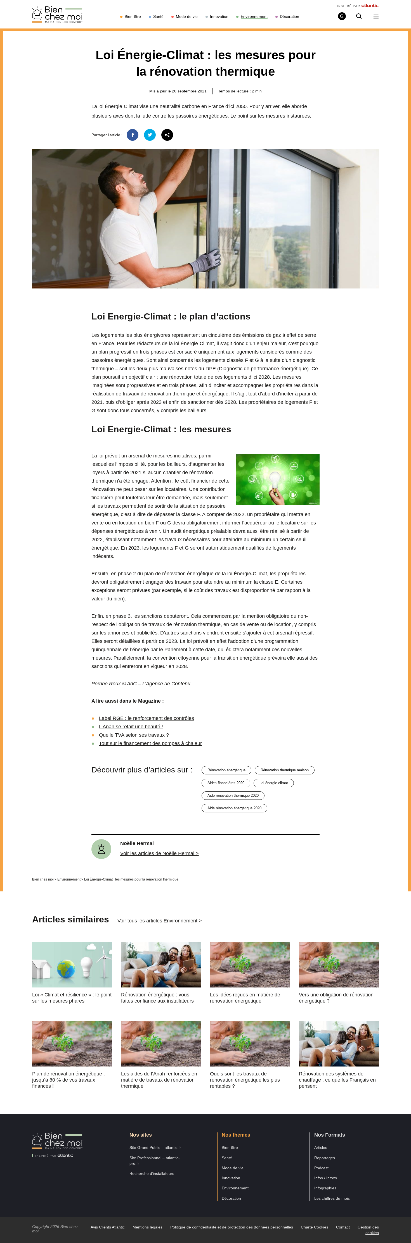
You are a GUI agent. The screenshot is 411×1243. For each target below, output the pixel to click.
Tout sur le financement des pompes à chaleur (150, 743)
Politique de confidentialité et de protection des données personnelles (231, 1227)
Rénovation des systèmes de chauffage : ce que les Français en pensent (337, 1080)
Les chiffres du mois (332, 1198)
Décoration (231, 1198)
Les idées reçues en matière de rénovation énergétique (245, 998)
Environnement (69, 879)
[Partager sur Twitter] (150, 135)
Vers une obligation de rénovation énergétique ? (336, 998)
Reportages (324, 1158)
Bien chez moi (43, 879)
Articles (320, 1147)
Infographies (325, 1188)
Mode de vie (233, 1168)
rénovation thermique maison (285, 770)
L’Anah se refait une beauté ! (131, 726)
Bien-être (230, 1147)
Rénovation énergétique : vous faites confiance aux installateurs (157, 998)
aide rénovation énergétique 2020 (234, 808)
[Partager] (167, 135)
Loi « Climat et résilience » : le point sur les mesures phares (72, 998)
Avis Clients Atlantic (108, 1227)
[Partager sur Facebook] (132, 135)
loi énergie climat (273, 783)
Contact (343, 1227)
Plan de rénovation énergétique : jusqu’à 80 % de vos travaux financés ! (68, 1080)
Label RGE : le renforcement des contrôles (146, 718)
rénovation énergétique (226, 770)
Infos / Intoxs (325, 1178)
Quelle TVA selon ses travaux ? (134, 735)
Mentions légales (147, 1227)
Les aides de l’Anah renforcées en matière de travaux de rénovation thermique (159, 1080)
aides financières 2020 (225, 783)
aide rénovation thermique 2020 (233, 795)
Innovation (231, 1178)
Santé (227, 1158)
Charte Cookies (314, 1227)
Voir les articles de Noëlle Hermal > (159, 853)
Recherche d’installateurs (151, 1173)
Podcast (321, 1168)
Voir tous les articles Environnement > (159, 921)
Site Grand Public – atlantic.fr (155, 1147)
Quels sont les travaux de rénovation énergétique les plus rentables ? (245, 1080)
